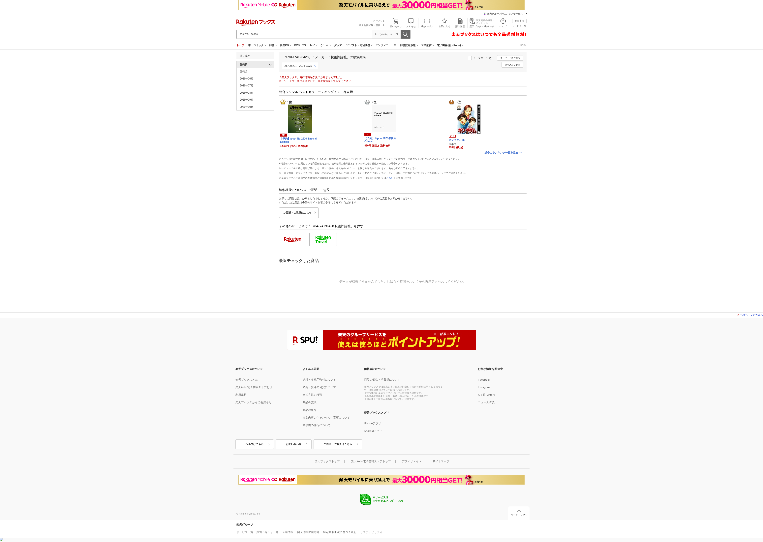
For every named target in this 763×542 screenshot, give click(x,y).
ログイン (378, 21)
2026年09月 (246, 99)
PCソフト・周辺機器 (358, 45)
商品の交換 (310, 402)
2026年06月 (246, 78)
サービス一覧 (519, 26)
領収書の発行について (316, 425)
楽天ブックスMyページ (482, 26)
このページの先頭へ (751, 314)
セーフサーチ (480, 57)
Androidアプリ (373, 430)
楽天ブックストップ (327, 461)
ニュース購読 (486, 402)
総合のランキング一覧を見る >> (503, 152)
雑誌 (271, 45)
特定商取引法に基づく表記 (339, 532)
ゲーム (324, 45)
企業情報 (287, 532)
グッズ (338, 45)
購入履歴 (460, 26)
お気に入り (444, 26)
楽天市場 (519, 20)
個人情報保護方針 (308, 532)
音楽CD (284, 45)
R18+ (523, 45)
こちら (389, 177)
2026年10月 (246, 106)
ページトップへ (519, 515)
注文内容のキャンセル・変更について (326, 417)
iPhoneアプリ (372, 423)
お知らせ (411, 26)
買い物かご (396, 26)
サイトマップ (441, 461)
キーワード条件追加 (510, 58)
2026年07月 (246, 85)
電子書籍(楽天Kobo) (449, 45)
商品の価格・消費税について (382, 379)
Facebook (484, 379)
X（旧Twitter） (487, 394)
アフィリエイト (411, 461)
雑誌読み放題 (408, 45)
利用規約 (241, 394)
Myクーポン (427, 26)
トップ (240, 45)
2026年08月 (246, 92)
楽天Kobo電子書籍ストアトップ (371, 461)
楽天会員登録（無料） (371, 25)
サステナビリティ (371, 532)
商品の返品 (310, 410)
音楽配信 (426, 45)
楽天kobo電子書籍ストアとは (253, 387)
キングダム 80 (457, 140)
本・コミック (256, 45)
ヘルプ (503, 26)
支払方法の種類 (312, 394)
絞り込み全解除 (512, 65)
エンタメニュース (386, 45)
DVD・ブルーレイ (304, 45)
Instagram (484, 387)
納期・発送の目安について (319, 387)
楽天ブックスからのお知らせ (253, 402)
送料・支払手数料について (319, 379)
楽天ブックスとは (246, 379)
